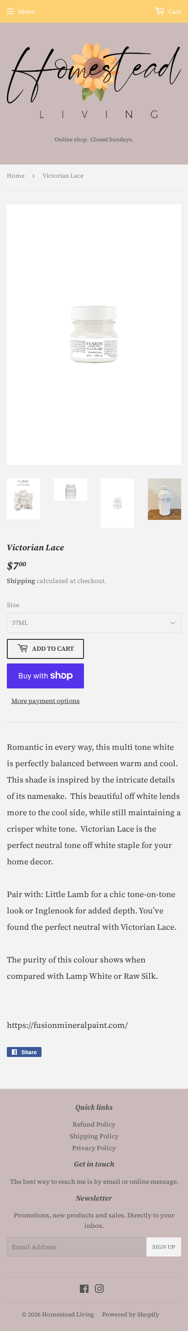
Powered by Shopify (130, 1314)
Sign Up (163, 1247)
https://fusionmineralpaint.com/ (67, 1025)
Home (16, 175)
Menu (27, 11)
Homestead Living (68, 1314)
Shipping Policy (94, 1136)
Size (13, 604)
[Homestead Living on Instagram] (99, 1290)
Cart (174, 11)
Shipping (21, 580)
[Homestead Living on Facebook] (84, 1290)
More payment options (45, 700)
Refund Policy (94, 1124)
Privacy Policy (94, 1147)
